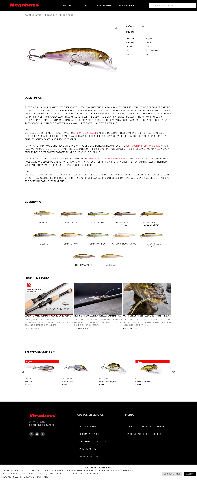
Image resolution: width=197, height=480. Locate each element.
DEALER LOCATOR (88, 441)
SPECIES (161, 426)
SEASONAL (147, 426)
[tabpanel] (49, 306)
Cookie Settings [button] (172, 474)
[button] (116, 28)
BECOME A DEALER (89, 434)
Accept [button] (190, 474)
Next (173, 372)
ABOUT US (132, 426)
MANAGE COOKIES (88, 456)
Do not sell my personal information (27, 477)
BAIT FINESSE (59, 15)
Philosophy (104, 5)
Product (68, 5)
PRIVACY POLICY (87, 449)
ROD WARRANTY (87, 426)
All (26, 15)
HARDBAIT (47, 15)
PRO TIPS (156, 434)
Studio (85, 5)
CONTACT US (108, 441)
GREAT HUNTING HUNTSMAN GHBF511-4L (108, 158)
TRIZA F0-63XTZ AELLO (86, 133)
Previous (22, 372)
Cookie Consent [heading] (98, 467)
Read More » (32, 328)
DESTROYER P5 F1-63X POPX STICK (142, 146)
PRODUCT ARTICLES (137, 434)
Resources (125, 5)
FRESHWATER (35, 15)
